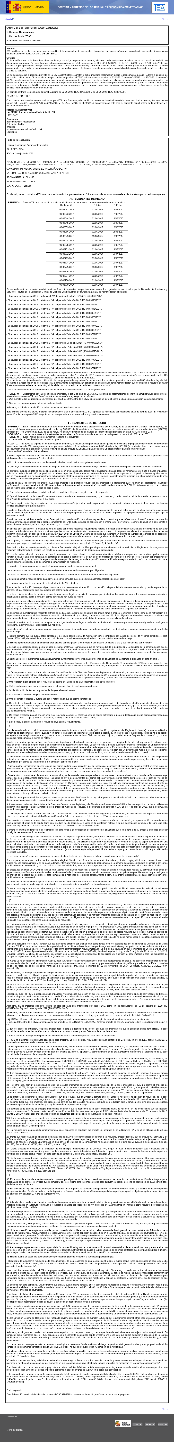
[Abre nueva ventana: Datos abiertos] (123, 1426)
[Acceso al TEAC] (159, 12)
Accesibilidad (12, 1416)
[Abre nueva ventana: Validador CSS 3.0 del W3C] (137, 1426)
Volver (165, 19)
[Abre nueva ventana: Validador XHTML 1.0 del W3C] (150, 1426)
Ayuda (8, 19)
